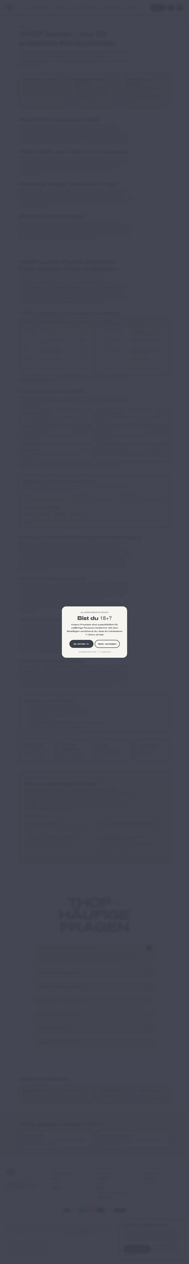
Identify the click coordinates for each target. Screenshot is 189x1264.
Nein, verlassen (107, 644)
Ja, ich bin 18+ (81, 644)
